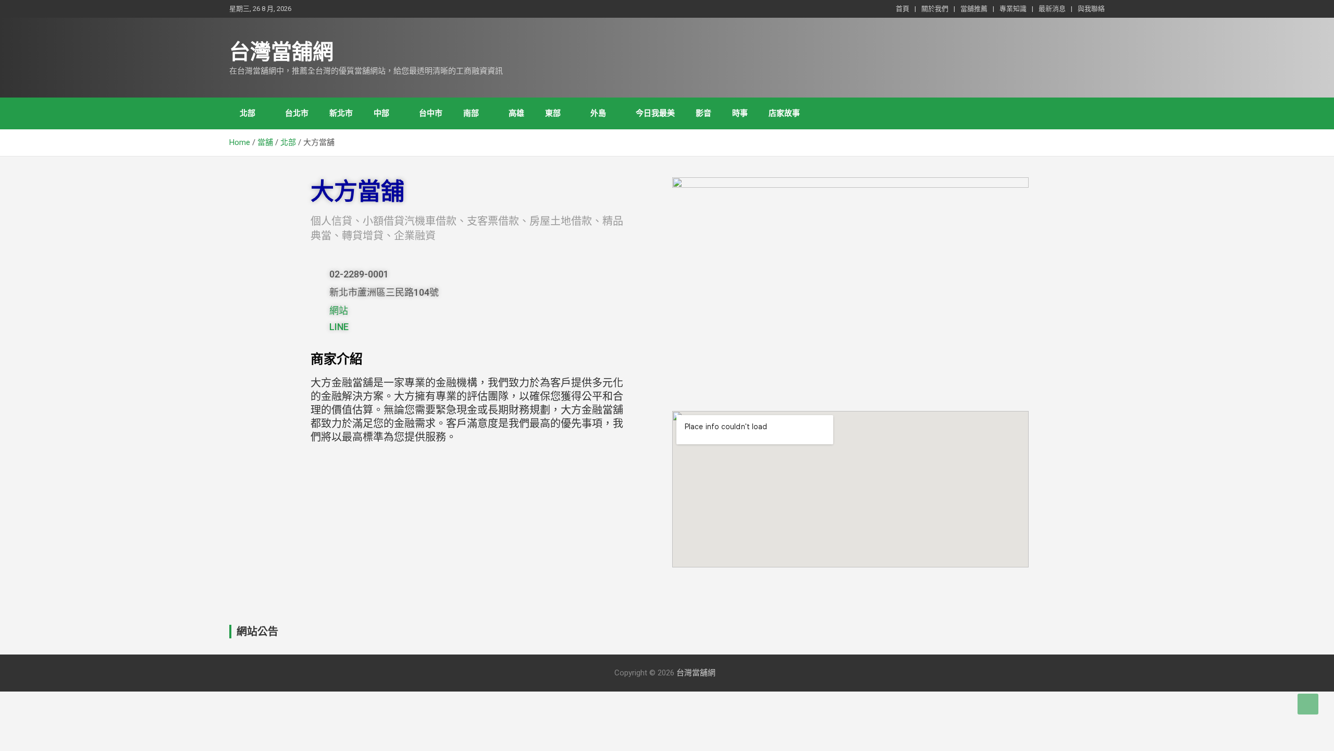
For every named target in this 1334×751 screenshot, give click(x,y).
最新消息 (1052, 9)
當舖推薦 (973, 9)
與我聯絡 (1091, 9)
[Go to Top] (1308, 704)
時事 (740, 113)
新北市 (341, 113)
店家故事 (784, 113)
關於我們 (934, 9)
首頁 (902, 9)
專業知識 (1013, 9)
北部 (247, 113)
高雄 (516, 113)
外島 (598, 113)
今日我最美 (655, 113)
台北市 (296, 113)
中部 (381, 113)
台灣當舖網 (281, 52)
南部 (471, 113)
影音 (703, 113)
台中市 (430, 113)
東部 (553, 113)
